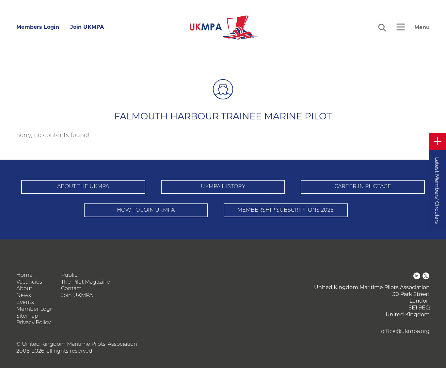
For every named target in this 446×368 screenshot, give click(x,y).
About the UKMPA (83, 186)
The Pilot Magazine (85, 282)
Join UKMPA (87, 27)
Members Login (37, 27)
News (23, 295)
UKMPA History (223, 186)
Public (69, 275)
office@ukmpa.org (405, 331)
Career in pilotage (362, 186)
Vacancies (29, 282)
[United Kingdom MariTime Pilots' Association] (223, 27)
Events (25, 302)
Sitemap (27, 316)
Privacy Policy (33, 322)
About (24, 288)
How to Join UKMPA (146, 210)
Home (24, 275)
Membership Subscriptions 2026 (285, 210)
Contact (71, 288)
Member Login (35, 309)
